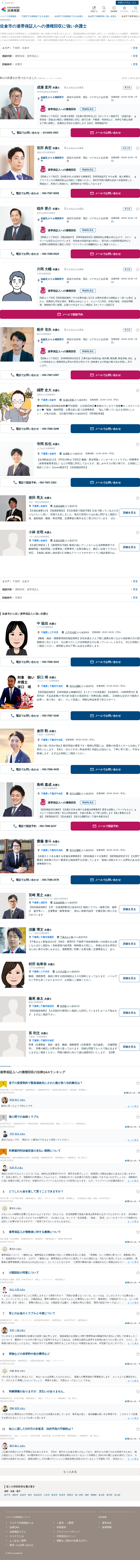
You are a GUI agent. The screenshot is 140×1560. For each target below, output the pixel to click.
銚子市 (7, 1495)
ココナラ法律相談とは (21, 1522)
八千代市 (54, 632)
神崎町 (94, 1495)
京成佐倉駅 (59, 506)
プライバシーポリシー (69, 1531)
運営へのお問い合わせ (21, 1545)
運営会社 (107, 1522)
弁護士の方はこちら (127, 2)
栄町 (87, 1495)
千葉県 (44, 400)
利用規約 (61, 1527)
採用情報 (107, 1527)
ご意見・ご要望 (65, 1522)
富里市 (54, 1495)
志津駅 (66, 453)
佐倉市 (44, 97)
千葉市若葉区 (47, 937)
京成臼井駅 (69, 400)
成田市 (44, 902)
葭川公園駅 (75, 686)
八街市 (47, 1495)
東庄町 (109, 1495)
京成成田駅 (59, 902)
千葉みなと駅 (67, 937)
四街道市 (38, 1495)
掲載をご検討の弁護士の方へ (72, 1540)
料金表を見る (88, 109)
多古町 (102, 1495)
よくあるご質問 (17, 1540)
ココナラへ (9, 3)
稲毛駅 (63, 1006)
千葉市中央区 (56, 686)
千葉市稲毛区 (47, 1006)
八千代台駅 (71, 632)
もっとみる (70, 1471)
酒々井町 (79, 1495)
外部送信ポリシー (66, 1536)
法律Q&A (14, 1527)
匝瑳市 (62, 1495)
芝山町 (117, 1495)
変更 (135, 48)
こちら (59, 78)
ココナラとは (16, 1536)
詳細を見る (129, 512)
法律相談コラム (17, 1531)
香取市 (70, 1495)
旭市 (30, 1495)
